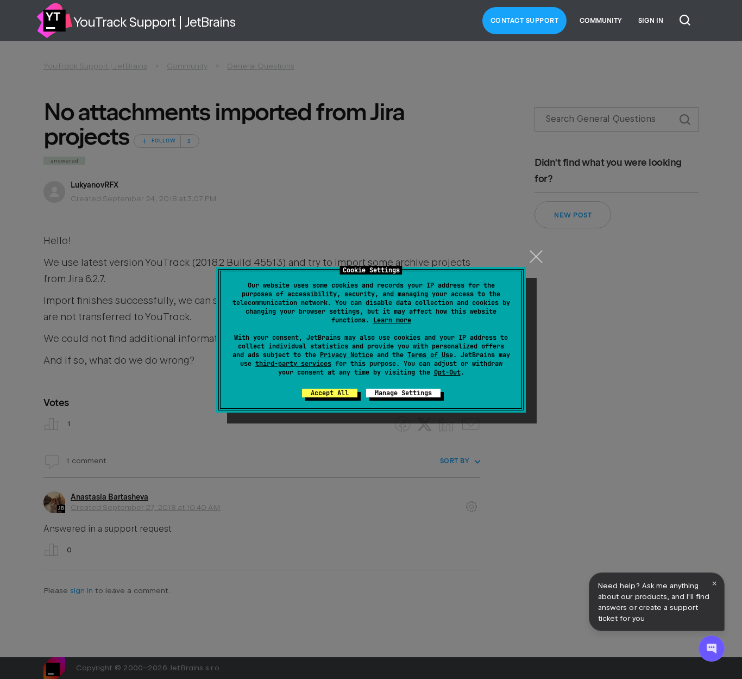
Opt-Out (447, 372)
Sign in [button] (650, 20)
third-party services (293, 363)
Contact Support (525, 20)
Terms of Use (430, 355)
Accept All (330, 393)
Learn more (392, 320)
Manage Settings (403, 393)
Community (601, 20)
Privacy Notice (346, 355)
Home (54, 21)
